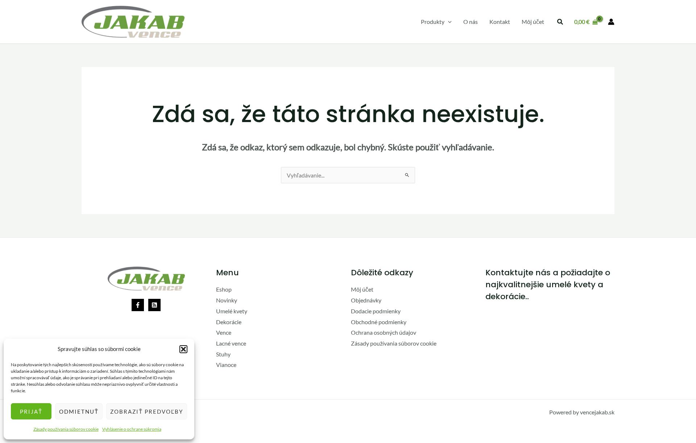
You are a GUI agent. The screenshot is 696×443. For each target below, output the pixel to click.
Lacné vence (231, 343)
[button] (183, 349)
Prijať (31, 411)
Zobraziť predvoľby (146, 411)
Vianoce (226, 364)
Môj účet (362, 289)
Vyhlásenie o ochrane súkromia (131, 429)
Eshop (224, 289)
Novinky (226, 300)
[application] (448, 21)
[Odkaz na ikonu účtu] (611, 21)
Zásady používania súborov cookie (66, 429)
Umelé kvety (231, 311)
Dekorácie (228, 321)
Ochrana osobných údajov (383, 332)
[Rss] (154, 305)
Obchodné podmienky (378, 321)
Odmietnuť (79, 411)
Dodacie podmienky (376, 311)
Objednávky (366, 300)
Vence (223, 332)
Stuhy (223, 354)
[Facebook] (138, 305)
